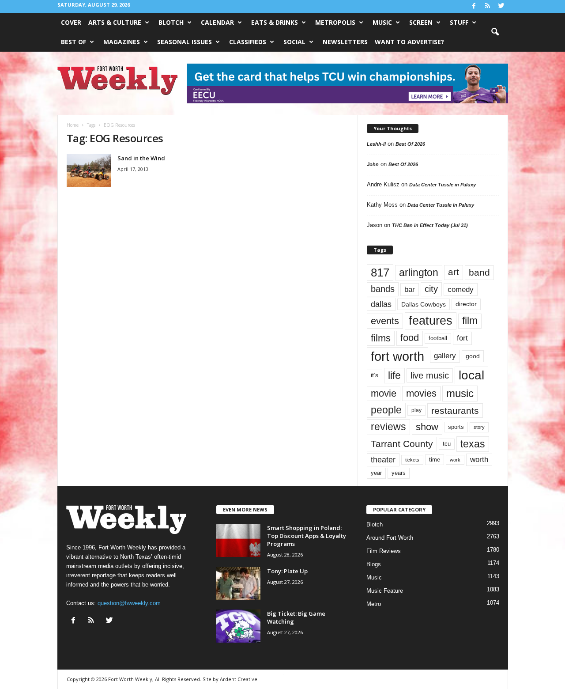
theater (383, 459)
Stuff (459, 22)
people (386, 410)
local (471, 375)
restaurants (455, 410)
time (434, 459)
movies (421, 393)
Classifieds (247, 42)
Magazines (121, 42)
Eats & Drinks (274, 22)
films (381, 338)
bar (409, 289)
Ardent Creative (238, 679)
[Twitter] (501, 6)
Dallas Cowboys (423, 304)
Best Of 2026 (410, 144)
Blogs (373, 564)
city (431, 289)
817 (380, 272)
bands (383, 289)
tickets (412, 459)
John (373, 164)
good (473, 356)
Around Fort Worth (389, 537)
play (416, 410)
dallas (381, 304)
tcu (447, 443)
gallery (445, 356)
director (466, 304)
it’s (374, 375)
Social (294, 42)
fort (462, 338)
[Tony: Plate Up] (238, 583)
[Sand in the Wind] (89, 170)
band (479, 272)
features (430, 320)
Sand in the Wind (141, 158)
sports (456, 427)
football (438, 338)
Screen (421, 22)
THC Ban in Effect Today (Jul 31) (430, 225)
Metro (373, 604)
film (470, 320)
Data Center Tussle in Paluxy (442, 184)
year (376, 473)
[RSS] (487, 6)
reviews (388, 426)
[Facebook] (474, 6)
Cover (71, 22)
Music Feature (384, 590)
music (460, 393)
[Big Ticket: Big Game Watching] (238, 626)
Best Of (73, 42)
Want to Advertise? (409, 42)
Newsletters (345, 42)
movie (383, 393)
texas (472, 444)
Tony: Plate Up (287, 571)
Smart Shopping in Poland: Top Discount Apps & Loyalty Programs (306, 536)
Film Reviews (383, 551)
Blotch (171, 22)
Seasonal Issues (184, 42)
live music (430, 375)
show (427, 426)
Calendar (217, 22)
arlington (418, 272)
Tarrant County (402, 444)
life (394, 375)
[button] (495, 32)
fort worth (397, 356)
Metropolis (335, 22)
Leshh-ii (376, 144)
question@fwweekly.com (129, 603)
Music (382, 22)
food (409, 338)
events (385, 320)
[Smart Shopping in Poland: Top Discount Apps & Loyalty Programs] (238, 540)
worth (479, 459)
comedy (461, 289)
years (399, 472)
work (455, 459)
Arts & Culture (114, 22)
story (479, 427)
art (453, 272)
